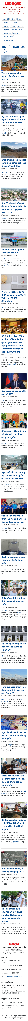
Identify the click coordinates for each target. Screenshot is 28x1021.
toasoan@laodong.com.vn (14, 976)
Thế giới (5, 37)
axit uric (6, 569)
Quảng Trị (4, 699)
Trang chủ (6, 19)
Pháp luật (5, 26)
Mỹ (2, 656)
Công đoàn (6, 30)
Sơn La (3, 85)
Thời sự (13, 26)
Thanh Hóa (4, 172)
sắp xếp (7, 485)
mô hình (6, 265)
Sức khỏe (16, 33)
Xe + (11, 37)
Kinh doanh (14, 23)
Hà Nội (3, 259)
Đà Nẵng (4, 443)
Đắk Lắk (3, 219)
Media (19, 19)
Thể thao (5, 23)
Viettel (3, 307)
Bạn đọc (20, 26)
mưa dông (14, 880)
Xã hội (13, 19)
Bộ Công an (15, 842)
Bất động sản (7, 33)
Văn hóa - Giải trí (17, 30)
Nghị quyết (12, 364)
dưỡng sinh (20, 613)
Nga (2, 400)
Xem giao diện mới (8, 40)
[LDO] (14, 63)
